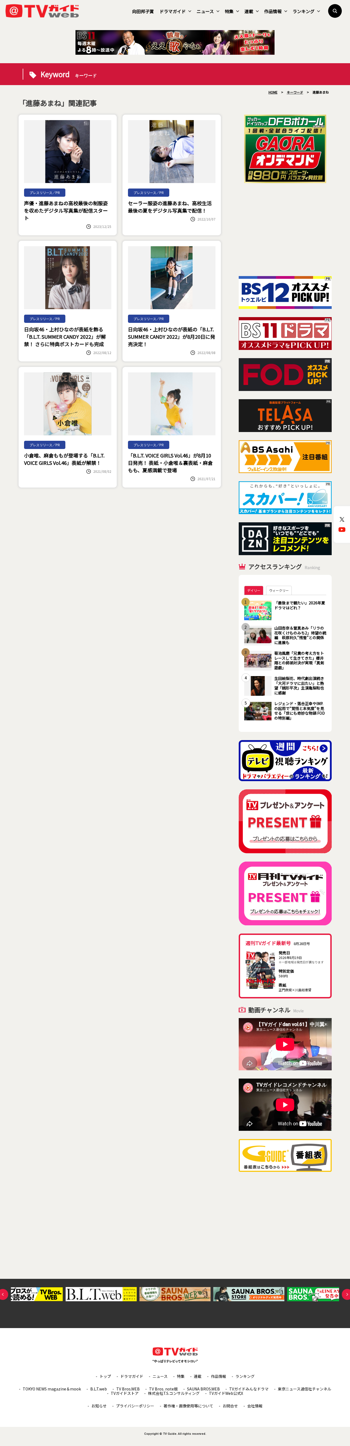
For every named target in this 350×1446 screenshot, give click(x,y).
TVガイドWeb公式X (226, 1393)
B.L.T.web (98, 1389)
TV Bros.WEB (128, 1389)
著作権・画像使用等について (188, 1406)
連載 (248, 11)
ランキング (303, 11)
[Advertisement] (285, 229)
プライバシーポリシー (135, 1406)
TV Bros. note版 (163, 1389)
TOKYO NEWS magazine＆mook (52, 1389)
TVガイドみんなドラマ (249, 1389)
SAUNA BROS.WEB (203, 1389)
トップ (105, 1376)
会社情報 (254, 1406)
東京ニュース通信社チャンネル (304, 1389)
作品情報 (273, 11)
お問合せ (230, 1406)
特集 (229, 11)
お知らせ (99, 1406)
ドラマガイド (172, 11)
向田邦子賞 (143, 11)
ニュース (205, 11)
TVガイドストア (125, 1393)
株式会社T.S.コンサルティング (174, 1393)
